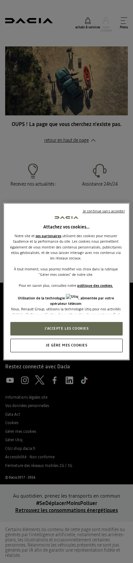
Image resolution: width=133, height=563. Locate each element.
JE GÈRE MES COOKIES (66, 345)
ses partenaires (48, 236)
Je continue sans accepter (104, 211)
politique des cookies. (95, 285)
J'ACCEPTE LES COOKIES (67, 328)
